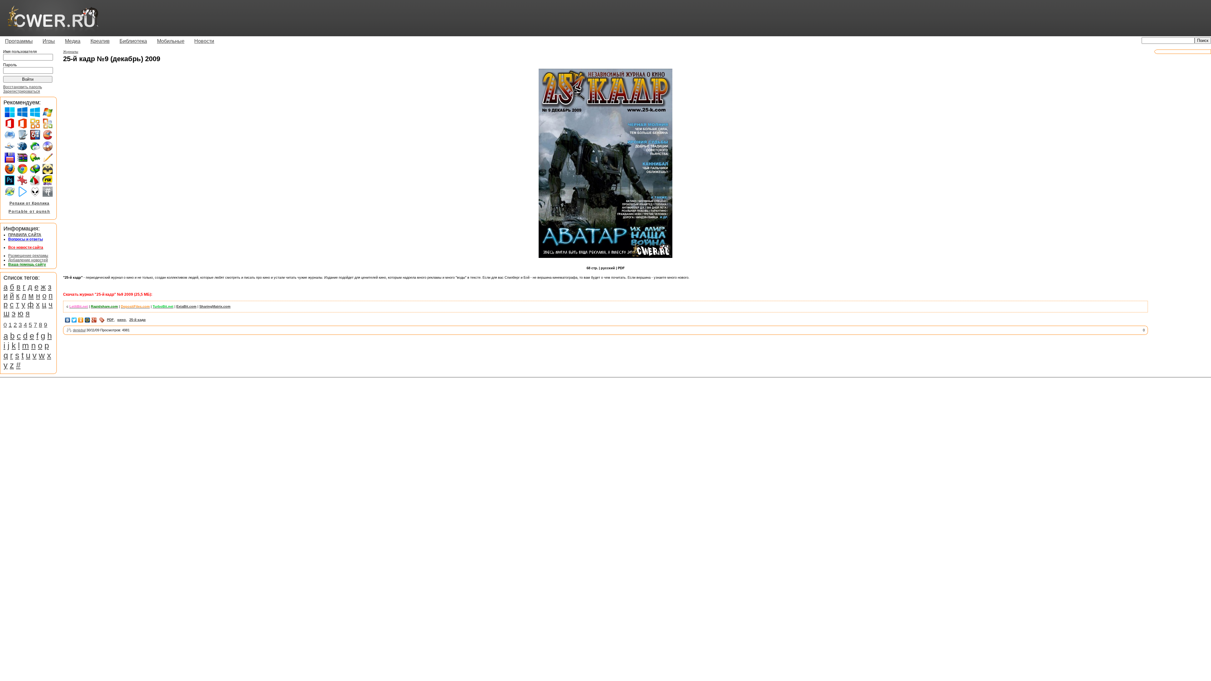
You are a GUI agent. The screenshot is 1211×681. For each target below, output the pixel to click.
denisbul (79, 330)
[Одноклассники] (81, 320)
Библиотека (133, 41)
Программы (19, 41)
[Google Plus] (94, 320)
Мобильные (170, 41)
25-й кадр (137, 320)
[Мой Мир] (87, 320)
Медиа (72, 41)
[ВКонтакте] (67, 320)
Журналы (70, 52)
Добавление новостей (28, 260)
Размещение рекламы (28, 255)
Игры (49, 41)
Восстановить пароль (22, 87)
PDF (110, 320)
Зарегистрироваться (21, 91)
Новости (204, 41)
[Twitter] (74, 320)
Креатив (100, 41)
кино (121, 320)
